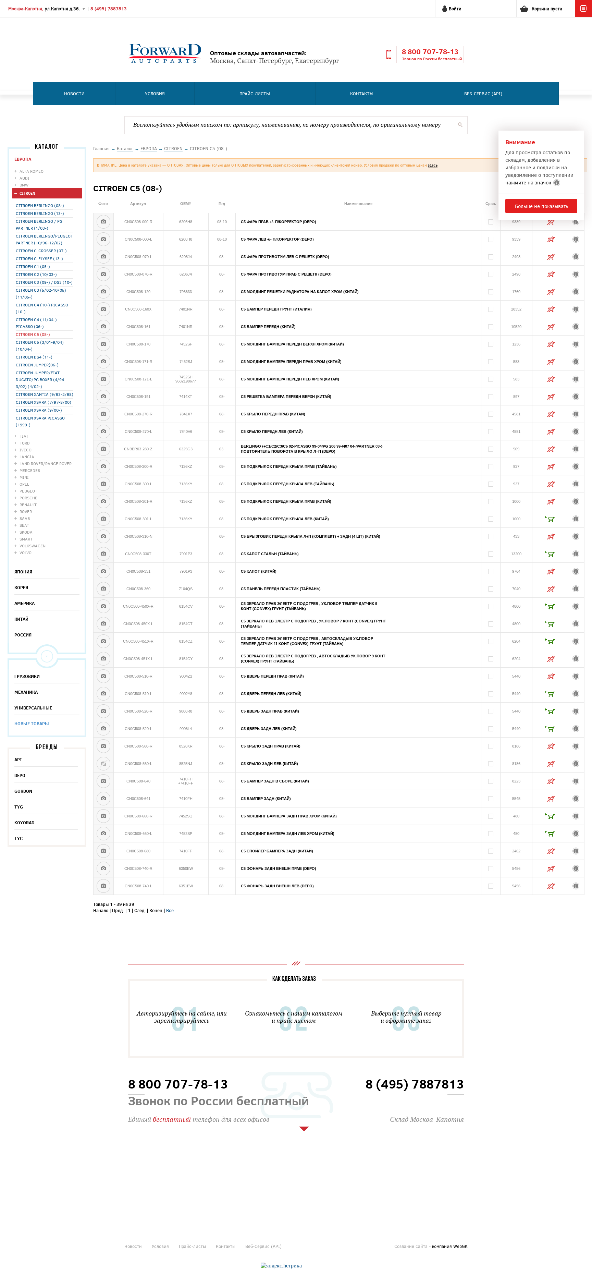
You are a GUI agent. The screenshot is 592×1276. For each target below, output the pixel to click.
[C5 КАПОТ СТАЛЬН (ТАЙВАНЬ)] (103, 553)
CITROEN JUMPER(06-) (37, 364)
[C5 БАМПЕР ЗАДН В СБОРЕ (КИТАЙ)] (103, 781)
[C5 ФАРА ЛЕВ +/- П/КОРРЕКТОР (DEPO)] (103, 239)
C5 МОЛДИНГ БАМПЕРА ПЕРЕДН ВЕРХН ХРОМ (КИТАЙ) (292, 344)
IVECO (26, 449)
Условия (155, 93)
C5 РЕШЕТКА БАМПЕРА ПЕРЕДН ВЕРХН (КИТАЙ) (286, 396)
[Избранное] (583, 15)
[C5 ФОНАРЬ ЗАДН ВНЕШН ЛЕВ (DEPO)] (103, 886)
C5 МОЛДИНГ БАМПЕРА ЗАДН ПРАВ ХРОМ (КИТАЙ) (289, 816)
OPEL (24, 484)
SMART (26, 539)
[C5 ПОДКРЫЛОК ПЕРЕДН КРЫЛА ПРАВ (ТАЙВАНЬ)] (103, 466)
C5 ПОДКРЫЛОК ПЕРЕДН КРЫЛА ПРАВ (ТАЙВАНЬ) (289, 466)
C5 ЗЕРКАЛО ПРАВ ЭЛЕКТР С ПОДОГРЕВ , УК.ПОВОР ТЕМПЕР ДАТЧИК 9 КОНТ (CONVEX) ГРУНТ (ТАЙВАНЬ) (309, 606)
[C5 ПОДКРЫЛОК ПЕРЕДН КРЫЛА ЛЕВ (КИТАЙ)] (103, 518)
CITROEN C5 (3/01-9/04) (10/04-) (40, 345)
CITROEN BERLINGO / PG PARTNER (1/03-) (39, 224)
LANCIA (27, 456)
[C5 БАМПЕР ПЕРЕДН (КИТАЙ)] (103, 326)
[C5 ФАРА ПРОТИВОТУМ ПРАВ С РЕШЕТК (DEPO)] (103, 274)
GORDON (23, 791)
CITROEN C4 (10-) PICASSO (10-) (42, 308)
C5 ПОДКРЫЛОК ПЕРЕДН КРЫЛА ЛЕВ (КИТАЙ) (285, 519)
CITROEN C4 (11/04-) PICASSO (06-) (36, 323)
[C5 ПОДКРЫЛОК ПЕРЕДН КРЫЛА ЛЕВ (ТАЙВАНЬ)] (103, 484)
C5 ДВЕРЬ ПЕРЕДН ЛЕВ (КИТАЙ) (271, 694)
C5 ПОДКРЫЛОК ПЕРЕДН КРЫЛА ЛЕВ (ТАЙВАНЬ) (287, 484)
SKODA (26, 532)
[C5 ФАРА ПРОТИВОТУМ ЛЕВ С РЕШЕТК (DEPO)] (103, 256)
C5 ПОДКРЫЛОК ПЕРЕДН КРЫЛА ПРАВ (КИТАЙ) (286, 501)
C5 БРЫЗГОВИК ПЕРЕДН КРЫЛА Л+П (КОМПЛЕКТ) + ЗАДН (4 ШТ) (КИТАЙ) (310, 536)
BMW (24, 184)
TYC (18, 838)
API (18, 759)
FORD (25, 443)
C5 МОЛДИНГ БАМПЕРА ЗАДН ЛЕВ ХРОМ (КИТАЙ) (287, 833)
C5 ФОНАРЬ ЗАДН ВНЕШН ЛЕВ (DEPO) (277, 886)
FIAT (24, 436)
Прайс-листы (254, 93)
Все (170, 910)
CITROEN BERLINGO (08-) (40, 205)
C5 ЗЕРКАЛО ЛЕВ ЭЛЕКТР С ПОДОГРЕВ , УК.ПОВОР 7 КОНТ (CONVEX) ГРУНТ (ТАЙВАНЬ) (313, 623)
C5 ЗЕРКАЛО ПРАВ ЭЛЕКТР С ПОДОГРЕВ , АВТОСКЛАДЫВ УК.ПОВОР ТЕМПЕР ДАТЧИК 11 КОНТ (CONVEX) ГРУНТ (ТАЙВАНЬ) (307, 641)
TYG (18, 807)
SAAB (25, 518)
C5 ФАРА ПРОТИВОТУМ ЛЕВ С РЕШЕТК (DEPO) (285, 257)
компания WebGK (450, 1246)
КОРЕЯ (21, 587)
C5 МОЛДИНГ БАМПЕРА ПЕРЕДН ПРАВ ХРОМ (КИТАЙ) (291, 362)
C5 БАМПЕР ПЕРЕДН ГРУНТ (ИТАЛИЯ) (276, 309)
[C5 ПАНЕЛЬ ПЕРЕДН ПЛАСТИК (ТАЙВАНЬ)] (103, 588)
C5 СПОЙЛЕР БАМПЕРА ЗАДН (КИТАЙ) (277, 851)
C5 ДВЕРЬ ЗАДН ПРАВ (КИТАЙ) (270, 711)
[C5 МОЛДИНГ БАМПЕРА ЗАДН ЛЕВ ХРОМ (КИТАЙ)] (103, 833)
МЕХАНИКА (26, 692)
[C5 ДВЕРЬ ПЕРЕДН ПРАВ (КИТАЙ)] (103, 676)
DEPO (19, 775)
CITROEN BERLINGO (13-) (40, 213)
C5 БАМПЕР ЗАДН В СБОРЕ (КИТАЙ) (275, 781)
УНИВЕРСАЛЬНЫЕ (33, 708)
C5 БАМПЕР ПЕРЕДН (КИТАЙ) (268, 327)
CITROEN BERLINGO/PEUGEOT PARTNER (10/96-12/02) (44, 239)
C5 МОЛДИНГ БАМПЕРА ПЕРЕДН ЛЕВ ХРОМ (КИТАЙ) (290, 379)
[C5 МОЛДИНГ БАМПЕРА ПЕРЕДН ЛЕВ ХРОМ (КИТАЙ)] (103, 379)
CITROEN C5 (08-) (33, 334)
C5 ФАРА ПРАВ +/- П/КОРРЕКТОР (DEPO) (278, 222)
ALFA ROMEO (32, 171)
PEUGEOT (28, 491)
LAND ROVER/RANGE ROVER (46, 463)
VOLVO (26, 552)
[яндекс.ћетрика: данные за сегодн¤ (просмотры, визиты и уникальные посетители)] (281, 1266)
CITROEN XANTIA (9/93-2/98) (44, 394)
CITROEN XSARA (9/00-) (39, 410)
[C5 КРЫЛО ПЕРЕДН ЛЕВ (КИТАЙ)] (103, 431)
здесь (432, 165)
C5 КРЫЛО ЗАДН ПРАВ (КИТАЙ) (270, 746)
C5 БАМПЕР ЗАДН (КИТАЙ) (266, 799)
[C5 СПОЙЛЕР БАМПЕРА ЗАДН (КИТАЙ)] (103, 851)
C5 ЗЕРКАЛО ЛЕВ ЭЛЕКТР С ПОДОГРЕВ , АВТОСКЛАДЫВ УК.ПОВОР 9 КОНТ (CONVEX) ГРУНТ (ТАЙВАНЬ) (313, 658)
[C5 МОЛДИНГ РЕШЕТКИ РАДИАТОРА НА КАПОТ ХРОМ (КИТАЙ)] (103, 291)
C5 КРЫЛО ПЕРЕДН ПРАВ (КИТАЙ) (273, 414)
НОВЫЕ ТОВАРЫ (31, 723)
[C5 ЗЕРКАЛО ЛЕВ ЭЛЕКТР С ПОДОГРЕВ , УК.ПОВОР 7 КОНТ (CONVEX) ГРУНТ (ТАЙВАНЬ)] (103, 623)
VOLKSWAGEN (33, 545)
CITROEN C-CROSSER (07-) (41, 250)
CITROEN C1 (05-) (33, 266)
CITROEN (27, 193)
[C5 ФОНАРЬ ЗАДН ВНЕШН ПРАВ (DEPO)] (103, 868)
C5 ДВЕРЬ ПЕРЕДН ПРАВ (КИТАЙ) (272, 676)
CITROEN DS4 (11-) (34, 357)
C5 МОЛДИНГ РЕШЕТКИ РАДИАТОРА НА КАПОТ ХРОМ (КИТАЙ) (300, 292)
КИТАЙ (21, 619)
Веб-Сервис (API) (483, 93)
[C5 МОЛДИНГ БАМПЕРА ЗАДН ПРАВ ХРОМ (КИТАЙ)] (103, 816)
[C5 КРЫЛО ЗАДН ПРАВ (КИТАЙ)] (103, 746)
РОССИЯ (23, 635)
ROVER (26, 511)
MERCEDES (30, 470)
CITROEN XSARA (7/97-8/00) (43, 402)
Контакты (361, 93)
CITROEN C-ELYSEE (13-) (39, 258)
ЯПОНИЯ (23, 572)
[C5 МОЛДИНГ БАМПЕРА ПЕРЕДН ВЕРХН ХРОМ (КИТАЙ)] (103, 344)
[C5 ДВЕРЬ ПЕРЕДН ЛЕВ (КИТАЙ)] (103, 693)
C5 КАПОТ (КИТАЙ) (258, 571)
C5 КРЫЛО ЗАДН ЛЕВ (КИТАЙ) (269, 764)
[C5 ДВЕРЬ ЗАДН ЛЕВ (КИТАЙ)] (103, 728)
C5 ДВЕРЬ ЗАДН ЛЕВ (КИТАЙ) (269, 729)
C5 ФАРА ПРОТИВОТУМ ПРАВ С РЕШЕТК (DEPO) (286, 274)
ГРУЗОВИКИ (27, 676)
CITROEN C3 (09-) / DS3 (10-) (44, 282)
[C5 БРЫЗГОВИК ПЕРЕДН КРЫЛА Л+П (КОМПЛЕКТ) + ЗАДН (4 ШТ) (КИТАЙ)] (103, 536)
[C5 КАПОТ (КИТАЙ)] (103, 571)
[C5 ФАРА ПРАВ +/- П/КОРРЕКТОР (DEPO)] (103, 221)
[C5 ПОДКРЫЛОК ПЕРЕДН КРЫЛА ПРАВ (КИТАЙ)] (103, 501)
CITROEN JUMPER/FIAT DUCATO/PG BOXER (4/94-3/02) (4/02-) (41, 379)
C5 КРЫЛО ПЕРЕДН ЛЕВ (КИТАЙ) (272, 431)
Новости (74, 93)
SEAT (24, 525)
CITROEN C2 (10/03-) (36, 274)
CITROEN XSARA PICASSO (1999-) (40, 421)
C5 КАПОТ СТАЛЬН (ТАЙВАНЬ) (270, 554)
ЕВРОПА (22, 159)
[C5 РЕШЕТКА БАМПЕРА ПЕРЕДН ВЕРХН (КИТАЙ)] (103, 396)
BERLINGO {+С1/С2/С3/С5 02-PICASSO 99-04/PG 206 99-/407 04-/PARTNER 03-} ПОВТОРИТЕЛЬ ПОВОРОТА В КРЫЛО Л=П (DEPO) (311, 448)
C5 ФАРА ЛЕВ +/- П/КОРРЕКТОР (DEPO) (277, 239)
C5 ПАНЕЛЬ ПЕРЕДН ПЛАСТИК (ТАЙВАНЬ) (281, 589)
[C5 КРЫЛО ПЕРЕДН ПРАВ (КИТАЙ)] (103, 414)
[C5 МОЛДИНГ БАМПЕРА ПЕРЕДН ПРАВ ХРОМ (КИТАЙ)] (103, 361)
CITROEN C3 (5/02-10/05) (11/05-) (41, 293)
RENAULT (28, 504)
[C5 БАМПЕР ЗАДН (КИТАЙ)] (103, 798)
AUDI (24, 178)
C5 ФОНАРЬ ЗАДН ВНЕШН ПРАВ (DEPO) (278, 868)
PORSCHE (28, 497)
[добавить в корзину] (549, 519)
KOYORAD (24, 822)
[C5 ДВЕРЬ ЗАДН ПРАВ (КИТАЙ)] (103, 711)
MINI (24, 477)
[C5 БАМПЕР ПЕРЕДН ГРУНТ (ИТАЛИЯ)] (103, 309)
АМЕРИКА (24, 603)
